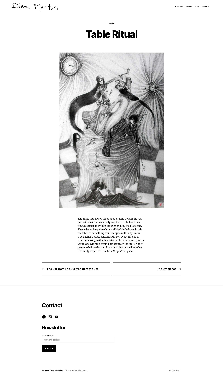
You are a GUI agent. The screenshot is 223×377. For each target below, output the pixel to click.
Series (189, 6)
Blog (197, 6)
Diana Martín (56, 370)
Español (205, 6)
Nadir (112, 24)
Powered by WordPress (76, 370)
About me (178, 6)
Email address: (48, 335)
